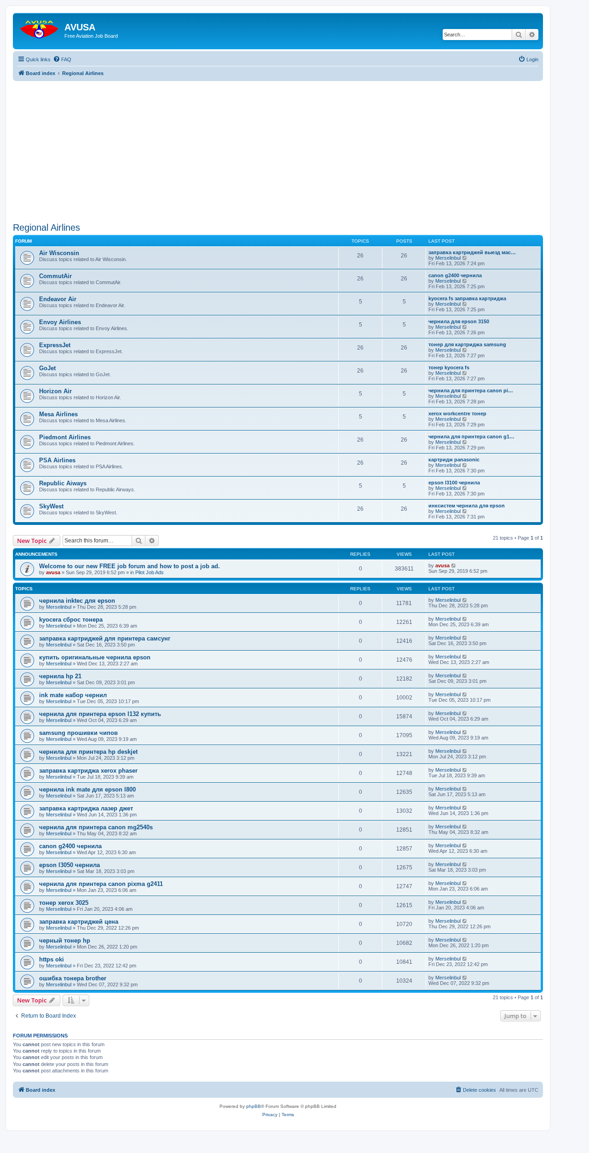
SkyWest (51, 506)
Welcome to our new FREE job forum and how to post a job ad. (129, 566)
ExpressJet (54, 345)
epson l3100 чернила (454, 482)
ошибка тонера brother (72, 978)
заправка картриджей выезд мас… (472, 252)
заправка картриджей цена (78, 921)
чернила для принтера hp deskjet (88, 751)
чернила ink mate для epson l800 (87, 789)
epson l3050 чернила (69, 865)
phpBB (253, 1106)
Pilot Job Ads (149, 572)
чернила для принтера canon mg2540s (96, 827)
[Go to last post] (454, 565)
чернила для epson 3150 (458, 321)
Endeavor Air (57, 299)
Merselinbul (448, 258)
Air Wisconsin (59, 253)
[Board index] (39, 27)
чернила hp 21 (60, 676)
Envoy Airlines (60, 322)
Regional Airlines (46, 227)
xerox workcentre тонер (457, 413)
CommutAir (55, 276)
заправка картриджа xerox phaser (88, 770)
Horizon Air (55, 391)
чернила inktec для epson (77, 600)
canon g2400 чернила (455, 275)
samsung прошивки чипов (78, 732)
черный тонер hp (64, 940)
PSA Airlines (57, 460)
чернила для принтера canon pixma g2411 (101, 883)
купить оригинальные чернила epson (94, 657)
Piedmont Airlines (65, 437)
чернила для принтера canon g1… (471, 436)
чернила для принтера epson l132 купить (100, 713)
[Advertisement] (278, 145)
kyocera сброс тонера (71, 619)
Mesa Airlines (58, 414)
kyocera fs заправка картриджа (467, 298)
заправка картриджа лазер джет (86, 808)
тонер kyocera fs (448, 367)
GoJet (47, 368)
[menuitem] (62, 59)
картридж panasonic (453, 459)
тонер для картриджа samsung (467, 344)
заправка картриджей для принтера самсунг (104, 638)
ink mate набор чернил (73, 695)
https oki (51, 959)
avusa (53, 572)
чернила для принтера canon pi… (470, 390)
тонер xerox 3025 (63, 902)
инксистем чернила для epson (466, 505)
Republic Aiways (63, 483)
